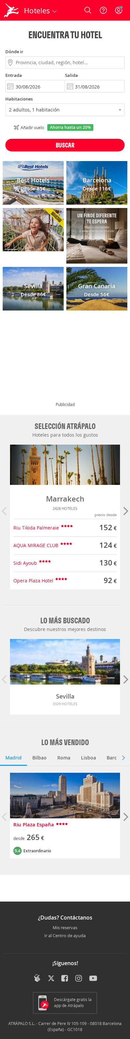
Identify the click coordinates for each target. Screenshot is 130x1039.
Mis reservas (65, 928)
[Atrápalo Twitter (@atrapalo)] (51, 978)
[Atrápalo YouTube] (93, 978)
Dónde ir (14, 52)
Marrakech (65, 499)
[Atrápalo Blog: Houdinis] (37, 978)
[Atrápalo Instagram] (79, 978)
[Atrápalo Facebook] (65, 978)
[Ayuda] (103, 10)
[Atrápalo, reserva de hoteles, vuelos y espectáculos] (11, 10)
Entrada (13, 75)
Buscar (65, 145)
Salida (71, 75)
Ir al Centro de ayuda (65, 935)
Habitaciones (19, 99)
